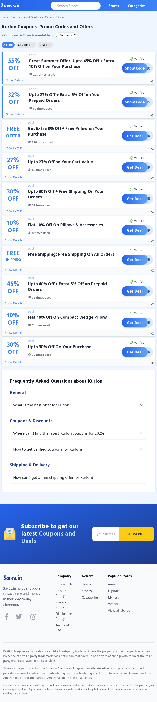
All (8, 45)
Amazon (114, 584)
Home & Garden (30, 17)
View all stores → (121, 610)
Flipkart (114, 591)
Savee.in (12, 578)
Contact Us (64, 584)
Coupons (26, 45)
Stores (114, 5)
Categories (136, 5)
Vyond (113, 604)
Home (5, 17)
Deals (45, 45)
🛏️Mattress (48, 17)
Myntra (113, 597)
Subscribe (136, 534)
